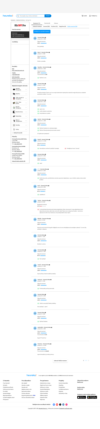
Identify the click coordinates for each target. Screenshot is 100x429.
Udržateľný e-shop (63, 393)
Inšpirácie (61, 391)
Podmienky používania (8, 387)
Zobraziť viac (17, 133)
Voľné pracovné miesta (8, 389)
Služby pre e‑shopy (44, 387)
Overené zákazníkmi (63, 383)
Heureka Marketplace (45, 389)
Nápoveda (42, 399)
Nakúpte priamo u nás (26, 389)
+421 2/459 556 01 (18, 151)
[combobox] (30, 15)
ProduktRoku (62, 387)
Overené (45, 26)
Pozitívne (53, 26)
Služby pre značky (44, 391)
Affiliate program (44, 395)
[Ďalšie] (88, 360)
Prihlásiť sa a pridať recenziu (41, 31)
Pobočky (47, 23)
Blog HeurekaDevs (7, 395)
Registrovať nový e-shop (45, 385)
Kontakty (5, 385)
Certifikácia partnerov (64, 389)
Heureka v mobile (25, 385)
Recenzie (36, 23)
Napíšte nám (80, 382)
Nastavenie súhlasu (26, 391)
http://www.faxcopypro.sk (18, 70)
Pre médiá (5, 391)
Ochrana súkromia (26, 393)
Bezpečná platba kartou (27, 395)
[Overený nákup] (45, 37)
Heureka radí (24, 387)
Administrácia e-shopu (45, 383)
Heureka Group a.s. (43, 408)
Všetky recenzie (71, 26)
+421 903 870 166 (15, 74)
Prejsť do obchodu (16, 29)
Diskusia (56, 23)
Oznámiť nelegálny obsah (8, 397)
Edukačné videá (43, 397)
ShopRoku (61, 385)
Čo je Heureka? (6, 383)
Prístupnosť (5, 399)
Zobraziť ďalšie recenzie (60, 360)
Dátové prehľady (44, 393)
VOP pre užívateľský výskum (28, 397)
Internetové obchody (20, 20)
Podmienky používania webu (65, 408)
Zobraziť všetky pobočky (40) (18, 161)
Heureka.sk (13, 20)
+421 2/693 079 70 (18, 144)
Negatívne (61, 26)
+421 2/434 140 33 (18, 159)
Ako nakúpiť (24, 383)
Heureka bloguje (6, 393)
